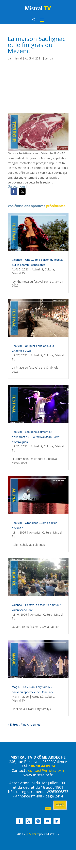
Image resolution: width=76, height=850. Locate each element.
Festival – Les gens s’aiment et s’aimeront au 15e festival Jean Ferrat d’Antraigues (36, 437)
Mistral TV (18, 273)
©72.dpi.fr (32, 834)
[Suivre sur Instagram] (38, 821)
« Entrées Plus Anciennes (24, 724)
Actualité (37, 269)
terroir (49, 58)
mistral (17, 58)
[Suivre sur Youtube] (47, 821)
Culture (49, 269)
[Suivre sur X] (22, 191)
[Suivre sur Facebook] (14, 191)
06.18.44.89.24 (43, 765)
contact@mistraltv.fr (46, 770)
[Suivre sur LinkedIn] (57, 821)
